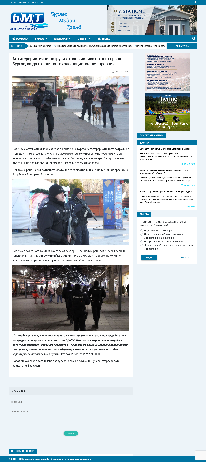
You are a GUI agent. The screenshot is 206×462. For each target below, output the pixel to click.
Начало (22, 38)
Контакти (24, 3)
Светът (83, 38)
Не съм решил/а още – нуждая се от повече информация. (168, 247)
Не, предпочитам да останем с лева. (164, 241)
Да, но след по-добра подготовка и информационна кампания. (163, 236)
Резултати (185, 257)
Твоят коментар (19, 411)
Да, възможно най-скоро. (158, 230)
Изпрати (71, 433)
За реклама (37, 3)
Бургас (40, 38)
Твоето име (16, 401)
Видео (105, 38)
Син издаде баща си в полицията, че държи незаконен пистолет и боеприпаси (78, 46)
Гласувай (149, 258)
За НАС (13, 3)
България (61, 38)
